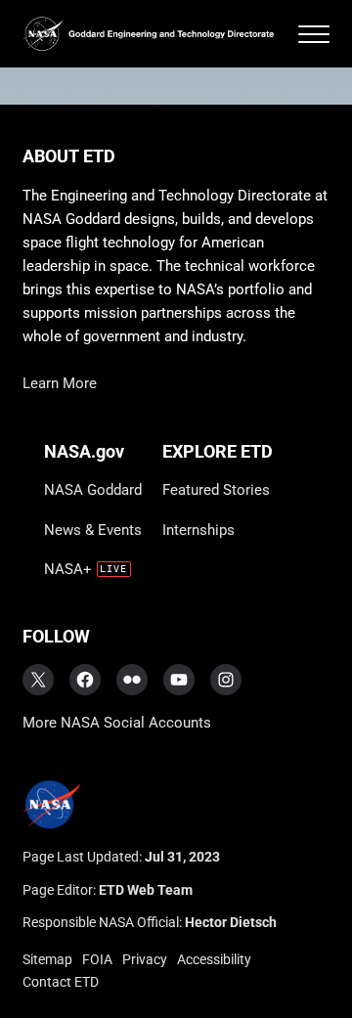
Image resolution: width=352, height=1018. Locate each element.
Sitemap (47, 959)
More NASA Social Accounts (116, 722)
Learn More (59, 383)
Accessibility (214, 959)
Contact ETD (60, 982)
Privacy (144, 959)
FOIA (97, 959)
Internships (198, 530)
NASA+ (68, 569)
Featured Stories (216, 490)
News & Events (93, 530)
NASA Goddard (93, 490)
